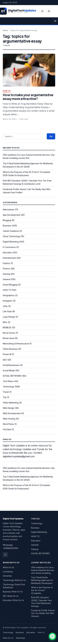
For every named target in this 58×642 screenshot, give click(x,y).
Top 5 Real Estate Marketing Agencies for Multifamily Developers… (42, 580)
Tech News (8, 381)
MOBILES (7, 327)
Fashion (6, 263)
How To (41, 632)
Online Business (10, 349)
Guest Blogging (10, 284)
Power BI (7, 354)
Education (7, 252)
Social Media (9, 370)
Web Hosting (9, 418)
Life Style (7, 311)
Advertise (7, 576)
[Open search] (42, 11)
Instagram (7, 301)
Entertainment (9, 258)
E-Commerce (9, 247)
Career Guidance (11, 231)
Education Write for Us (13, 600)
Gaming (6, 274)
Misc (5, 322)
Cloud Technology (11, 236)
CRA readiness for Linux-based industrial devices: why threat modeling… (42, 570)
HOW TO (7, 91)
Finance (6, 268)
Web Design (8, 408)
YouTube (7, 429)
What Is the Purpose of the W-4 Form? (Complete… (42, 590)
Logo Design (9, 317)
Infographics (8, 295)
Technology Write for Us (14, 580)
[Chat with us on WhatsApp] (52, 636)
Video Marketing (10, 402)
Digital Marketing (11, 241)
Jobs (5, 306)
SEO (5, 360)
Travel (6, 392)
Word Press (8, 424)
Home (5, 30)
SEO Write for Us (11, 596)
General (6, 279)
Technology (8, 386)
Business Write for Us (13, 591)
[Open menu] (55, 21)
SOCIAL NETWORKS (12, 376)
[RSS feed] (5, 554)
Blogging (7, 220)
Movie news (8, 338)
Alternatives (8, 209)
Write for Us (8, 567)
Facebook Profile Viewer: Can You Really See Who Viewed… (43, 613)
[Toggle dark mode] (49, 11)
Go (51, 136)
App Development (11, 215)
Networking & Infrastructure (16, 343)
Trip (4, 397)
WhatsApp (20, 638)
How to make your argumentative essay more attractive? (28, 97)
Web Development (12, 413)
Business (7, 225)
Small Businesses (11, 365)
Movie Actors (9, 333)
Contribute (8, 571)
